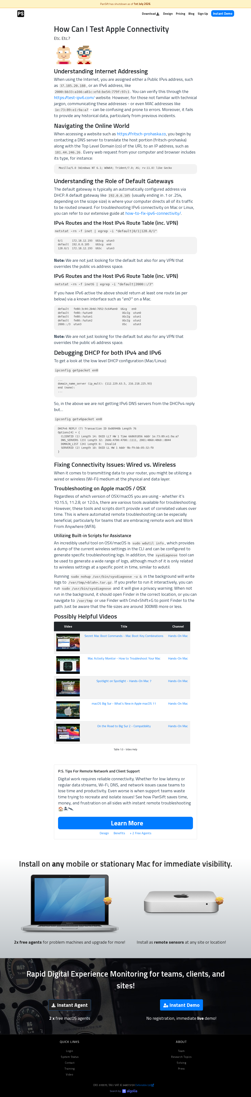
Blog (191, 13)
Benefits (119, 833)
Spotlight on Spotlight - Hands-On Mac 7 (123, 681)
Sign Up (203, 13)
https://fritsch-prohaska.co (141, 133)
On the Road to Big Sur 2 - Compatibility (124, 726)
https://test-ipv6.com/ (74, 97)
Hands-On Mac (178, 635)
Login (69, 1051)
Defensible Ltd (143, 1085)
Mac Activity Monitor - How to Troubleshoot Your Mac (124, 658)
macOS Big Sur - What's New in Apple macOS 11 (124, 703)
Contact (70, 1063)
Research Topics (181, 1057)
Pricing (180, 13)
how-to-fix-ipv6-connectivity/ (153, 213)
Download (149, 13)
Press (181, 1069)
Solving (181, 1063)
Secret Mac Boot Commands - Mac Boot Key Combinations (124, 635)
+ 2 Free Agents (140, 833)
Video (69, 1074)
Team (181, 1051)
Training (70, 1069)
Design (168, 13)
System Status (70, 1057)
